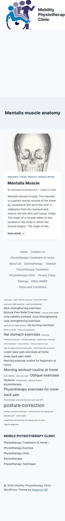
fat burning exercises (41, 325)
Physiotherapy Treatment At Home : (26, 442)
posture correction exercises (15, 412)
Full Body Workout (28, 340)
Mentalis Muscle (24, 183)
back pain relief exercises (14, 304)
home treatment (10, 344)
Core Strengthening (44, 316)
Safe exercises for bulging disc (40, 412)
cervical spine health (50, 313)
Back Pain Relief (40, 300)
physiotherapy (13, 384)
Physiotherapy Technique (20, 464)
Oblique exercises (44, 375)
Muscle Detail (46, 177)
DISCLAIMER (39, 281)
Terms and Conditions (33, 287)
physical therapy (35, 380)
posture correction (24, 405)
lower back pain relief (17, 356)
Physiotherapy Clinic (22, 275)
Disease (51, 263)
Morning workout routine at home (31, 370)
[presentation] (32, 153)
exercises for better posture (15, 325)
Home (24, 251)
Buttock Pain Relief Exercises (22, 312)
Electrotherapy (33, 263)
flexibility (45, 335)
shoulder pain (9, 416)
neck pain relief (22, 376)
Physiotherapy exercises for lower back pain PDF (23, 400)
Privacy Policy (47, 275)
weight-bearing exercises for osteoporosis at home (24, 420)
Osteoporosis (21, 380)
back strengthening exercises (22, 308)
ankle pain (8, 300)
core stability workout (17, 316)
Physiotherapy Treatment (32, 269)
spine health (21, 416)
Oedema (9, 380)
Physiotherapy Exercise (18, 448)
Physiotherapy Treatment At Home (32, 257)
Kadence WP (40, 489)
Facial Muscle (28, 177)
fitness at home (10, 330)
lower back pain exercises (44, 348)
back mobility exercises (23, 300)
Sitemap (23, 281)
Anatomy (13, 177)
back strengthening (34, 304)
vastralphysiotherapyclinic (24, 190)
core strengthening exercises (22, 320)
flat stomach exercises (22, 334)
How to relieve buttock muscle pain (18, 348)
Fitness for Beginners (26, 330)
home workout (23, 344)
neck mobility (9, 376)
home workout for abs (39, 344)
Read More (16, 233)
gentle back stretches (46, 340)
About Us (15, 263)
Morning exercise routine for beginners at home (30, 362)
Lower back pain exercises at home (26, 352)
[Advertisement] (32, 63)
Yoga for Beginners (11, 424)
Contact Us (38, 251)
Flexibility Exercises (12, 340)
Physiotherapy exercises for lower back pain (31, 392)
